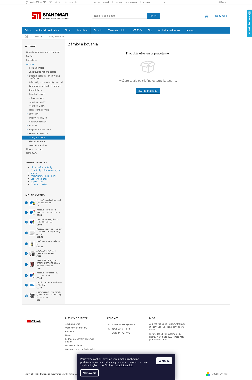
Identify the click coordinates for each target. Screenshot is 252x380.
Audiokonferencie (37, 121)
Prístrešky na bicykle (39, 109)
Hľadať (153, 15)
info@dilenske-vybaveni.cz (125, 324)
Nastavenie (89, 373)
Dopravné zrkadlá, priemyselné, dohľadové (44, 77)
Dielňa (29, 56)
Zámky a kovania (37, 137)
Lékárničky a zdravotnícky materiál (46, 82)
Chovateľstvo (35, 90)
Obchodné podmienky (126, 2)
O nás (68, 335)
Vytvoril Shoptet (219, 373)
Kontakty (147, 2)
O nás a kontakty (39, 184)
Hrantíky (33, 125)
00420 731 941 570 (121, 328)
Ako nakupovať (101, 2)
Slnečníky (33, 113)
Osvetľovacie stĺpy (38, 145)
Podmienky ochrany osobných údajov (45, 171)
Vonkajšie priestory (38, 133)
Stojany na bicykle (38, 117)
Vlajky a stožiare (37, 141)
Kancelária (31, 60)
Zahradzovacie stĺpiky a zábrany (45, 86)
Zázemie (30, 64)
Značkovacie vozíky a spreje (42, 71)
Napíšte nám (37, 181)
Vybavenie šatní (37, 98)
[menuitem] (42, 30)
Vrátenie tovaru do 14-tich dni (80, 349)
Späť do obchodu (147, 90)
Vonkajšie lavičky (37, 102)
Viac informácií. (124, 365)
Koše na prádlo (36, 67)
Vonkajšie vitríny (37, 105)
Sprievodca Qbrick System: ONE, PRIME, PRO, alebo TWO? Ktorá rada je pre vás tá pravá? (166, 336)
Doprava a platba (39, 178)
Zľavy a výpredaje (34, 149)
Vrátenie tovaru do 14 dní (43, 175)
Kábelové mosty (37, 94)
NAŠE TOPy (31, 153)
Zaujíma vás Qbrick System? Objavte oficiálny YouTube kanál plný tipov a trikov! (167, 326)
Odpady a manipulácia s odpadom (43, 52)
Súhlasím (164, 360)
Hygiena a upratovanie (40, 129)
